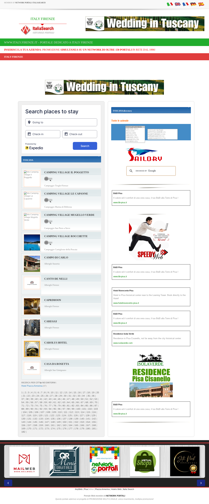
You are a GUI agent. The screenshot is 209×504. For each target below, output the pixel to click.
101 (84, 409)
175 (59, 428)
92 (41, 409)
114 (82, 412)
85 (86, 405)
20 (97, 392)
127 (82, 415)
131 (29, 418)
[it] (170, 4)
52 (91, 399)
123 (58, 415)
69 (91, 402)
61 (54, 402)
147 (47, 422)
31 (69, 395)
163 (64, 425)
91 (36, 409)
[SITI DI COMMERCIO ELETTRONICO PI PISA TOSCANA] (144, 461)
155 (94, 422)
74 (36, 405)
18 (88, 392)
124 (64, 415)
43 (50, 399)
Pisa (86, 489)
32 (74, 395)
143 (23, 422)
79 (59, 405)
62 (59, 402)
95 (54, 409)
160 (47, 425)
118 (29, 415)
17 (84, 392)
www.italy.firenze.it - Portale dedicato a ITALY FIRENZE (48, 42)
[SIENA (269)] (135, 133)
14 (70, 392)
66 (77, 402)
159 (41, 425)
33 (79, 395)
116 (94, 412)
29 (60, 395)
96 (59, 409)
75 (41, 405)
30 (65, 395)
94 (50, 409)
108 (48, 412)
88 (22, 409)
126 (76, 415)
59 (45, 402)
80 (64, 405)
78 (54, 405)
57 (36, 402)
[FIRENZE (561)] (135, 129)
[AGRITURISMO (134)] (162, 134)
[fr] (185, 4)
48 (73, 399)
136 (59, 418)
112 (71, 412)
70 (96, 402)
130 (23, 418)
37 (22, 399)
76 (45, 405)
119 (35, 415)
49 (77, 399)
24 (37, 395)
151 (70, 422)
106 (36, 412)
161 (53, 425)
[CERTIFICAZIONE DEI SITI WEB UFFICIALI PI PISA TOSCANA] (185, 461)
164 (70, 425)
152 (76, 422)
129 (93, 415)
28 (56, 395)
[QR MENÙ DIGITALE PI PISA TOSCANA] (64, 461)
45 (59, 399)
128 (87, 415)
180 (88, 428)
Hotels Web (116, 489)
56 (32, 402)
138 (70, 418)
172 (41, 428)
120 (40, 415)
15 (74, 392)
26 (47, 395)
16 (79, 392)
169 (23, 428)
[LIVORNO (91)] (135, 141)
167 (88, 425)
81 (68, 405)
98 (68, 409)
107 (42, 412)
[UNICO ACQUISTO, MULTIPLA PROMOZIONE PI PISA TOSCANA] (104, 461)
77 (50, 405)
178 (76, 428)
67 (82, 402)
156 (23, 425)
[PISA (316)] (135, 131)
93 (45, 409)
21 (24, 395)
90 (32, 409)
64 (68, 402)
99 (73, 409)
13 (65, 392)
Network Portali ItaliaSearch (30, 3)
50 (82, 399)
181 (94, 428)
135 (53, 418)
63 (64, 402)
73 (32, 405)
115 (88, 412)
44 (54, 399)
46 (64, 399)
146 (41, 422)
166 (82, 425)
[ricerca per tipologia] (162, 130)
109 (54, 412)
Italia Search (128, 489)
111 (65, 412)
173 (47, 428)
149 (59, 422)
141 (88, 418)
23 (33, 395)
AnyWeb (78, 489)
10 (52, 392)
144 (29, 422)
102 (90, 409)
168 (94, 425)
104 (25, 412)
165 (76, 425)
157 (29, 425)
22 (28, 395)
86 (91, 405)
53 (96, 399)
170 (29, 428)
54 (22, 402)
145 (35, 422)
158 (35, 425)
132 (35, 418)
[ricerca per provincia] (135, 127)
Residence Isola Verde (123, 334)
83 (77, 405)
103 (96, 409)
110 (60, 412)
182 (23, 431)
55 (27, 402)
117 (23, 415)
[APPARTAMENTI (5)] (162, 136)
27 (51, 395)
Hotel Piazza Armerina (31, 386)
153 (82, 422)
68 (86, 402)
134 (47, 418)
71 (22, 405)
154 (88, 422)
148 (53, 422)
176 (64, 428)
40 (36, 399)
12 (61, 392)
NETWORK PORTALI (115, 496)
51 (86, 399)
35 (88, 395)
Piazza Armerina (102, 489)
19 (93, 392)
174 (53, 428)
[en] (177, 4)
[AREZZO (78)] (135, 135)
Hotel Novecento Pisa (123, 290)
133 (41, 418)
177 (70, 428)
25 (42, 395)
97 (64, 409)
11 (56, 392)
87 (96, 405)
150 (64, 422)
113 (77, 412)
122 (52, 415)
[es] (201, 4)
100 (78, 409)
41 (41, 399)
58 (41, 402)
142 (94, 418)
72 (27, 405)
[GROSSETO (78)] (135, 140)
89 (27, 409)
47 (68, 399)
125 (70, 415)
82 (73, 405)
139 (76, 418)
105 (30, 412)
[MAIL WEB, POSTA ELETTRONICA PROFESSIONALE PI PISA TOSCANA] (24, 461)
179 (82, 428)
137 (64, 418)
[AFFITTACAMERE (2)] (162, 132)
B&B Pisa (117, 193)
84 (82, 405)
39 (32, 399)
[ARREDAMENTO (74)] (162, 138)
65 (73, 402)
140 (82, 418)
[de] (193, 4)
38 (27, 399)
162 (59, 425)
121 (46, 415)
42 (45, 399)
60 (50, 402)
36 (93, 395)
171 (35, 428)
